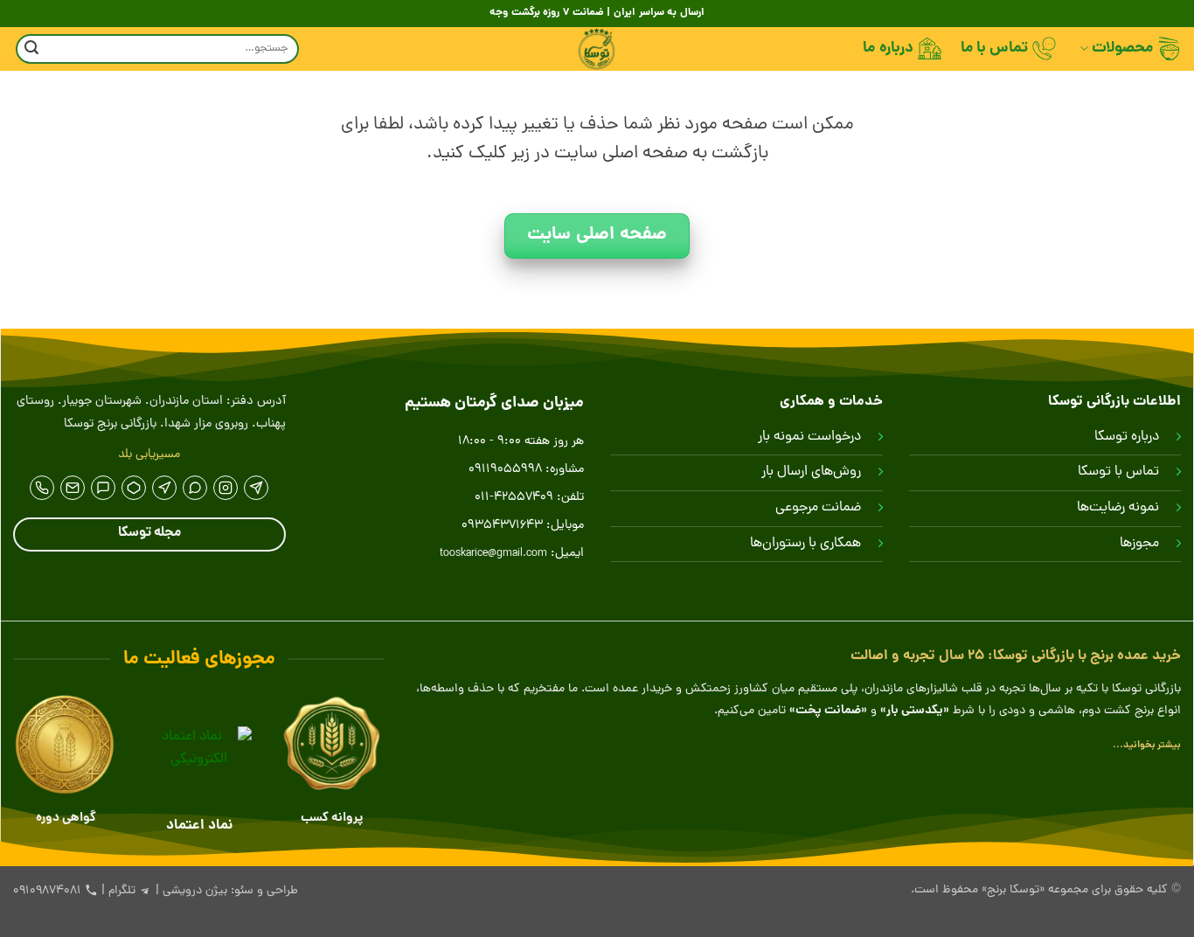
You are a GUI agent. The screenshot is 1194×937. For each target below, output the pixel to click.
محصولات (1122, 48)
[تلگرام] (256, 487)
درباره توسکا (1126, 437)
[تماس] (42, 487)
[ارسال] (31, 49)
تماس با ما (995, 48)
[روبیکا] (133, 487)
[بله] (103, 487)
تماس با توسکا (1118, 472)
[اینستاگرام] (225, 487)
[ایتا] (164, 487)
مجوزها (1139, 543)
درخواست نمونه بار (809, 437)
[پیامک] (72, 487)
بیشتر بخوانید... (1147, 745)
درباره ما (888, 48)
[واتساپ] (195, 487)
